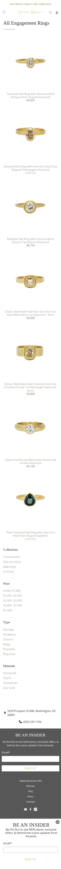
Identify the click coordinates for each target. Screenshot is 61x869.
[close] (57, 822)
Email (7, 843)
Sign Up (30, 859)
